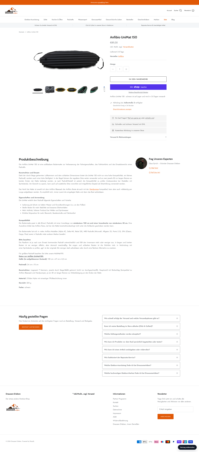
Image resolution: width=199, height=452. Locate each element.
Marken (156, 19)
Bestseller (129, 19)
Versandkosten (128, 47)
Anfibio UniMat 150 (32, 32)
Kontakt (115, 402)
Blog (173, 19)
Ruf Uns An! (155, 172)
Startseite (21, 32)
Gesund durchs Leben (114, 19)
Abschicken (166, 417)
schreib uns (149, 118)
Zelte (45, 19)
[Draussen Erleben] (11, 10)
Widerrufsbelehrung (120, 420)
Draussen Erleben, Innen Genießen (126, 424)
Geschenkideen (143, 19)
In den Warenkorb (138, 79)
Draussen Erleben (16, 441)
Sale (165, 19)
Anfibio (121, 56)
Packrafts (70, 19)
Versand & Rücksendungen (120, 137)
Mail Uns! (154, 168)
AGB (114, 417)
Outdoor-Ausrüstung (32, 19)
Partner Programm (119, 399)
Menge (112, 64)
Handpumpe (94, 189)
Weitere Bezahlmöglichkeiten (138, 92)
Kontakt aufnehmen (31, 327)
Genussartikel (96, 19)
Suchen (115, 406)
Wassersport (82, 19)
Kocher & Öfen (57, 19)
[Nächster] (102, 59)
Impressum (117, 413)
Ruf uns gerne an (134, 118)
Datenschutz (117, 409)
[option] (68, 59)
